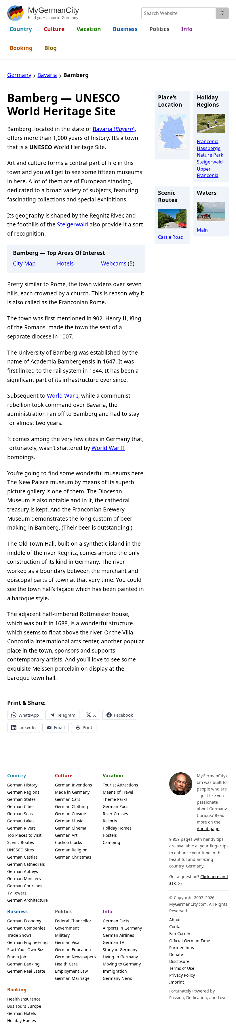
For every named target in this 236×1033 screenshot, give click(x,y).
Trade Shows (19, 935)
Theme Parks (115, 799)
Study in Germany (120, 949)
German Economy (24, 921)
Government (67, 928)
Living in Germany (120, 956)
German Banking (23, 964)
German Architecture (27, 900)
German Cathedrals (26, 864)
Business (17, 911)
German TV (113, 942)
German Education (73, 949)
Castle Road (171, 237)
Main (202, 230)
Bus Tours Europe (24, 1006)
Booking (16, 989)
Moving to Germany (122, 964)
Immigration (115, 971)
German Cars (67, 799)
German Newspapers (75, 956)
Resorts (110, 821)
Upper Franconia (207, 172)
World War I (62, 395)
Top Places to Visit (24, 835)
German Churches (24, 885)
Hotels (65, 263)
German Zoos (115, 806)
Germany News (117, 978)
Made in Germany (72, 792)
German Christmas (73, 857)
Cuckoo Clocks (68, 842)
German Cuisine (70, 813)
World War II (108, 448)
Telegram (66, 715)
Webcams (113, 263)
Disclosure (179, 961)
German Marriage (72, 978)
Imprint (176, 982)
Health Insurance (24, 999)
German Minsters (24, 878)
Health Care (66, 964)
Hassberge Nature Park (210, 151)
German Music (69, 821)
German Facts (116, 921)
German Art (66, 835)
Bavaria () (114, 129)
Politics (63, 911)
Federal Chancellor (73, 921)
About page (208, 828)
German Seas (20, 813)
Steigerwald (72, 224)
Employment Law (71, 971)
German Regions (23, 792)
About (175, 919)
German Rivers (21, 828)
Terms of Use (181, 968)
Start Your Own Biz (25, 949)
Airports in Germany (122, 928)
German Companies (26, 928)
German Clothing (71, 806)
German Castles (22, 857)
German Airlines (118, 935)
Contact (176, 926)
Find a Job (16, 956)
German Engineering (27, 942)
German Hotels (21, 1013)
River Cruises (115, 813)
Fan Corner (180, 933)
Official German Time (189, 940)
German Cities (21, 806)
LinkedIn (27, 727)
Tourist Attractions (120, 785)
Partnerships (181, 947)
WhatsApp (28, 715)
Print (87, 727)
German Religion (71, 850)
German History (22, 785)
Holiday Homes (117, 828)
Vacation (113, 775)
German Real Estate (26, 971)
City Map (24, 263)
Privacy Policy (182, 975)
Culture (63, 775)
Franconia (207, 141)
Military (62, 935)
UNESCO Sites (20, 850)
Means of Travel (118, 792)
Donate (176, 954)
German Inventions (73, 785)
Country (16, 775)
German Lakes (21, 821)
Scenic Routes (20, 842)
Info (107, 911)
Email (59, 727)
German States (21, 799)
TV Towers (16, 893)
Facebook (123, 715)
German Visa (67, 942)
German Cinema (70, 828)
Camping (111, 842)
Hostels (110, 835)
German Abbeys (22, 871)
